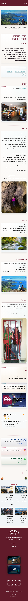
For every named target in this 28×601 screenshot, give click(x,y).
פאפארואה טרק (9, 516)
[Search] (24, 3)
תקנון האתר (14, 594)
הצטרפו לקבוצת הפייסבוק (16, 439)
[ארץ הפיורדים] (21, 489)
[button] (26, 421)
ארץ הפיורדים (24, 495)
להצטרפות (20, 462)
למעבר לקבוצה (19, 443)
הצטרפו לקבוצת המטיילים (16, 458)
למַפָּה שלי (20, 390)
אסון (20, 178)
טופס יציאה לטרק (11, 175)
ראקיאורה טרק (23, 516)
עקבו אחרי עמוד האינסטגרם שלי (15, 449)
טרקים (21, 522)
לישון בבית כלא (9, 71)
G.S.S (17, 596)
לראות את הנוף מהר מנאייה (20, 71)
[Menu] (26, 3)
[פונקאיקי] (7, 489)
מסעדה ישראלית (22, 88)
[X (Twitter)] (12, 584)
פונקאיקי (11, 495)
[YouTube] (12, 580)
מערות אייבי (16, 68)
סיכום (24, 74)
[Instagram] (15, 580)
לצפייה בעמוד (19, 453)
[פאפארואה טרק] (7, 511)
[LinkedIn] (15, 584)
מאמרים (22, 501)
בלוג (15, 548)
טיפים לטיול (14, 543)
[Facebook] (19, 580)
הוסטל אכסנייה (13, 308)
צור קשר (14, 551)
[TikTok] (19, 584)
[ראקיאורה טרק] (21, 511)
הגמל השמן (23, 68)
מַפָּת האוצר (14, 546)
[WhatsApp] (8, 580)
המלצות (25, 472)
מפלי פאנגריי (9, 68)
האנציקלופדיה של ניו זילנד (21, 499)
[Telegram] (8, 584)
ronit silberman (11, 414)
